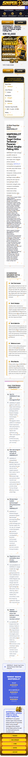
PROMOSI (15, 735)
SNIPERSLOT (16, 164)
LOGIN (8, 22)
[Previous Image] (3, 48)
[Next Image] (25, 48)
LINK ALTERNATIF (15, 739)
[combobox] (12, 7)
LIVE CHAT (15, 752)
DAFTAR (20, 22)
